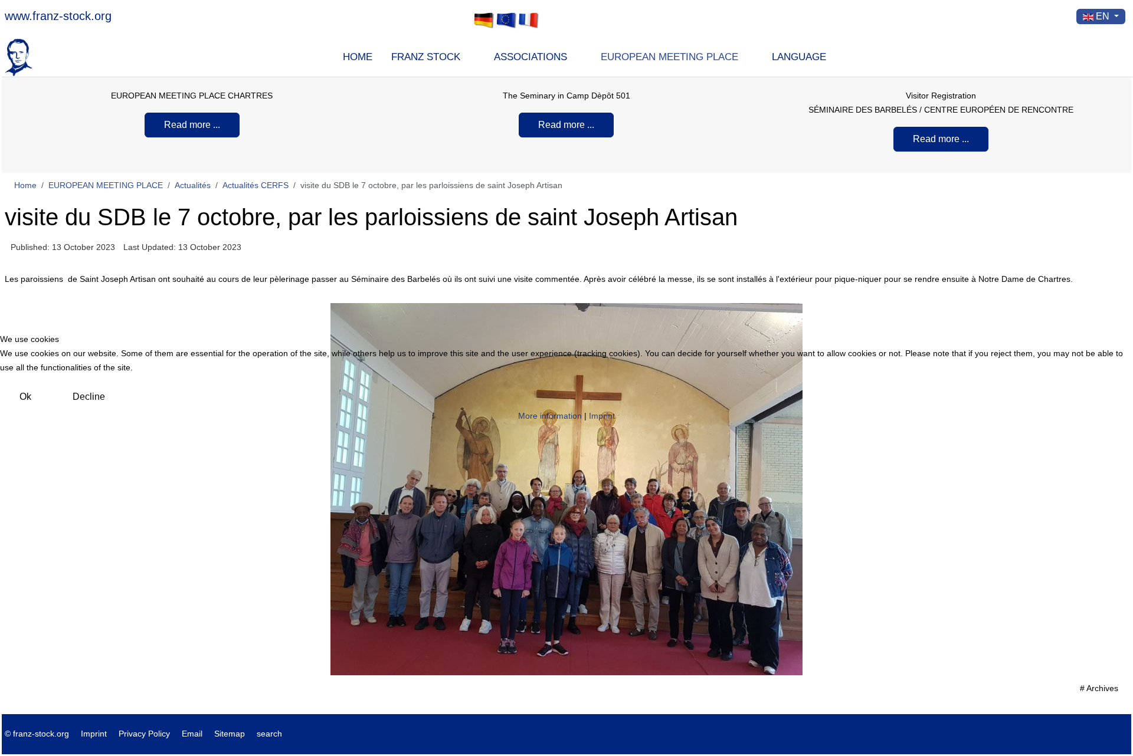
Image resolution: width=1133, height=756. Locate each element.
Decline (89, 397)
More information (550, 415)
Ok (25, 397)
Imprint (602, 415)
